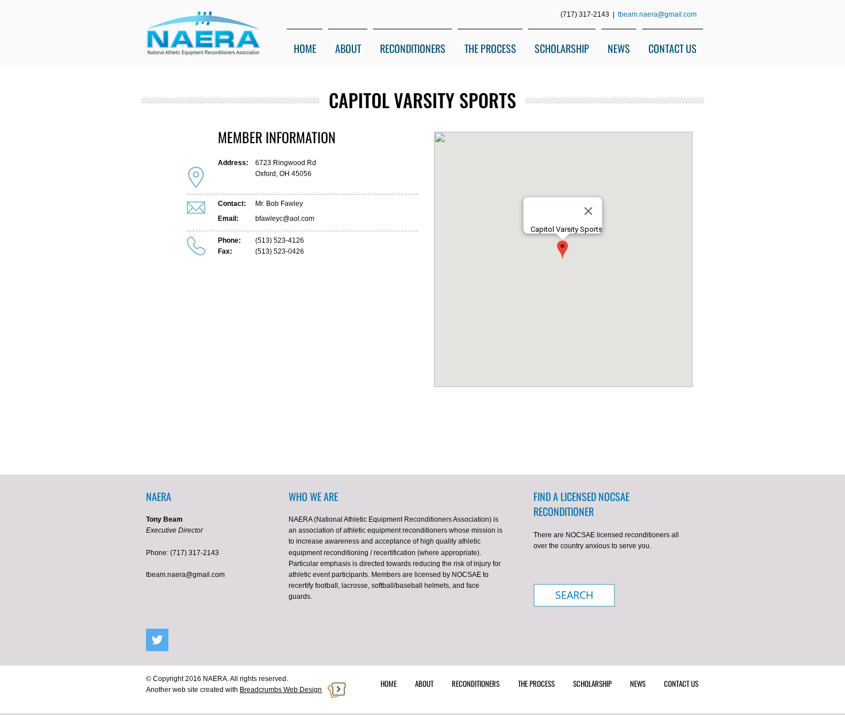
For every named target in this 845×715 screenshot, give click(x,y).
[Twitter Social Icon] (157, 640)
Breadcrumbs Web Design (281, 690)
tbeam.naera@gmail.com (657, 14)
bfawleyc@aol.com (284, 219)
